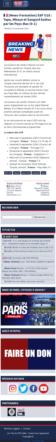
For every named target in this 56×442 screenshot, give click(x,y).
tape (43, 173)
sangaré (35, 173)
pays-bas (26, 173)
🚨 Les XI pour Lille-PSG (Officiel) (20, 258)
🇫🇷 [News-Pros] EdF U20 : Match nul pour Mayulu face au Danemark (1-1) (14, 190)
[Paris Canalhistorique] (12, 412)
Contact (26, 428)
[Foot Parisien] (20, 412)
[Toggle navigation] (7, 4)
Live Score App (38, 441)
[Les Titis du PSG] (21, 3)
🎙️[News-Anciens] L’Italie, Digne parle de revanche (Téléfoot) (41, 190)
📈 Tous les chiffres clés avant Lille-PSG (23, 282)
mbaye (17, 173)
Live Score (26, 441)
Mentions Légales (12, 428)
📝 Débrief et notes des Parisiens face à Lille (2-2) (27, 247)
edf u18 (8, 173)
